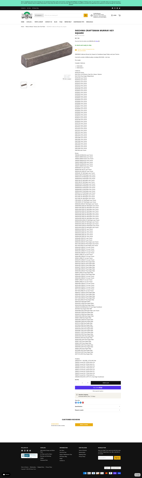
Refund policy (82, 452)
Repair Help (68, 21)
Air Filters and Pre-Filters (46, 454)
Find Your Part (63, 452)
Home (22, 21)
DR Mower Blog (35, 8)
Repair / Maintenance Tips (66, 454)
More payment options (98, 391)
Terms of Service (83, 450)
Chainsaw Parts (44, 460)
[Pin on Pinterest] (83, 402)
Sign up (117, 457)
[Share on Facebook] (76, 402)
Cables (42, 458)
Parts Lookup (39, 21)
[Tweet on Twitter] (78, 402)
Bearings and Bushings (45, 456)
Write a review (84, 424)
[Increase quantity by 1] (88, 383)
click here (107, 57)
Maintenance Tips (79, 21)
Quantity (77, 379)
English (106, 467)
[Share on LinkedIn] (80, 402)
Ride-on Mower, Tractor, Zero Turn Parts (35, 26)
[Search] (86, 15)
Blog (55, 21)
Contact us (48, 21)
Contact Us (23, 8)
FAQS (60, 21)
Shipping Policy (82, 454)
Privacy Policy (82, 456)
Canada (115, 467)
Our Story (29, 8)
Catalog (29, 21)
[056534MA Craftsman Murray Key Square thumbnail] (24, 85)
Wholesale (89, 21)
